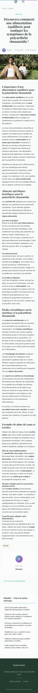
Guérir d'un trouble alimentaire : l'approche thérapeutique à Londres (17, 608)
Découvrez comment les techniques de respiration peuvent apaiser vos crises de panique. (18, 625)
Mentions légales (15, 681)
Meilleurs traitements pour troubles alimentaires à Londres (17, 640)
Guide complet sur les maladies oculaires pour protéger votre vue (16, 646)
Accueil (4, 8)
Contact (25, 681)
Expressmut (19, 665)
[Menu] (23, 1)
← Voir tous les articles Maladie (13, 581)
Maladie (10, 8)
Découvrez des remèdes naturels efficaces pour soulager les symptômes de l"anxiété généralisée (18, 616)
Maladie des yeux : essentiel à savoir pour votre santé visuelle (17, 633)
